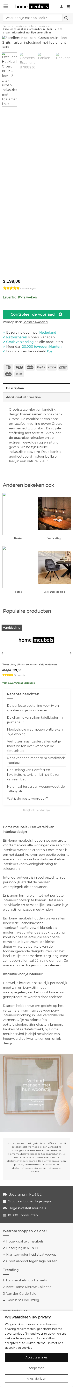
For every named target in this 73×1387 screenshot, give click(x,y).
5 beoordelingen (28, 288)
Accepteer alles (36, 1357)
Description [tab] (15, 388)
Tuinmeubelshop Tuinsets (26, 1280)
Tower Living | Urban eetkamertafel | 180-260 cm (29, 664)
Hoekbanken (21, 26)
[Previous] (8, 45)
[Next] (64, 45)
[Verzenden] (66, 18)
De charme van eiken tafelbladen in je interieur (35, 720)
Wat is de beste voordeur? (27, 798)
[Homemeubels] (34, 6)
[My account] (61, 6)
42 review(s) (19, 675)
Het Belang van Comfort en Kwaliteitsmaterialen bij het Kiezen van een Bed (33, 774)
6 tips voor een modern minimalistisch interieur (36, 760)
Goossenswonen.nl (35, 322)
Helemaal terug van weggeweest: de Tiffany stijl (36, 789)
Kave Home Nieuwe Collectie (28, 1287)
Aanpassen (36, 1368)
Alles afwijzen (36, 1378)
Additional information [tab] (23, 397)
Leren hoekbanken (41, 26)
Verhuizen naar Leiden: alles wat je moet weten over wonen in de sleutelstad (34, 746)
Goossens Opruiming (23, 1300)
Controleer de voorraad (33, 314)
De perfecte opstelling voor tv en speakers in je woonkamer (33, 708)
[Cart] (68, 6)
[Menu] (6, 6)
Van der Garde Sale (21, 1293)
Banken (7, 26)
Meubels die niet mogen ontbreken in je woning (35, 732)
